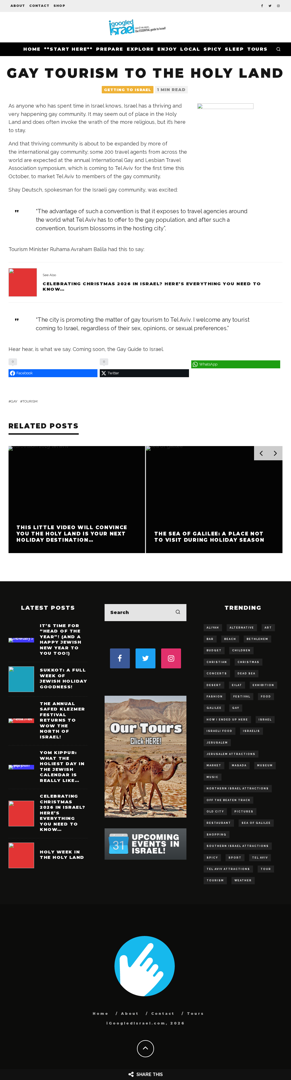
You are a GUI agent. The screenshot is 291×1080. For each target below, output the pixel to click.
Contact (39, 6)
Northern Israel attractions (238, 788)
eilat (237, 685)
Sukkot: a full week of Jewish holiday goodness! (63, 678)
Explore (140, 49)
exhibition (263, 685)
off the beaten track (228, 800)
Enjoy (167, 49)
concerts (217, 673)
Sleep (234, 49)
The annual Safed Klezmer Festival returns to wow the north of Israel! (62, 720)
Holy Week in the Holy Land (62, 854)
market (214, 765)
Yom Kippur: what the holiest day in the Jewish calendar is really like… (62, 766)
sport (235, 857)
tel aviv (260, 857)
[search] (177, 612)
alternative (242, 627)
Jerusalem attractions (231, 754)
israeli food (219, 731)
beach (230, 639)
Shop (59, 6)
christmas (248, 662)
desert (214, 685)
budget (214, 650)
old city (215, 811)
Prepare (109, 49)
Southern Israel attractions (238, 846)
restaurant (219, 823)
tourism (30, 401)
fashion (215, 696)
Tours (257, 49)
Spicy (212, 49)
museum (265, 765)
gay (14, 401)
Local (190, 49)
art (268, 627)
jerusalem (217, 742)
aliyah (213, 627)
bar (210, 639)
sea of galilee (256, 823)
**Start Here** (68, 49)
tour (266, 869)
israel (265, 719)
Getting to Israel (127, 89)
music (213, 777)
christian (217, 662)
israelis (251, 731)
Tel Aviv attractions (228, 869)
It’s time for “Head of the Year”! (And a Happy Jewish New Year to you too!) (60, 639)
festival (241, 696)
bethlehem (257, 639)
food (266, 696)
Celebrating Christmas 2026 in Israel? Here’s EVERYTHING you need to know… (152, 286)
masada (239, 765)
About (18, 6)
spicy (212, 857)
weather (243, 880)
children (241, 650)
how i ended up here (227, 719)
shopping (216, 834)
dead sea (246, 673)
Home (32, 49)
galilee (214, 708)
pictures (243, 811)
